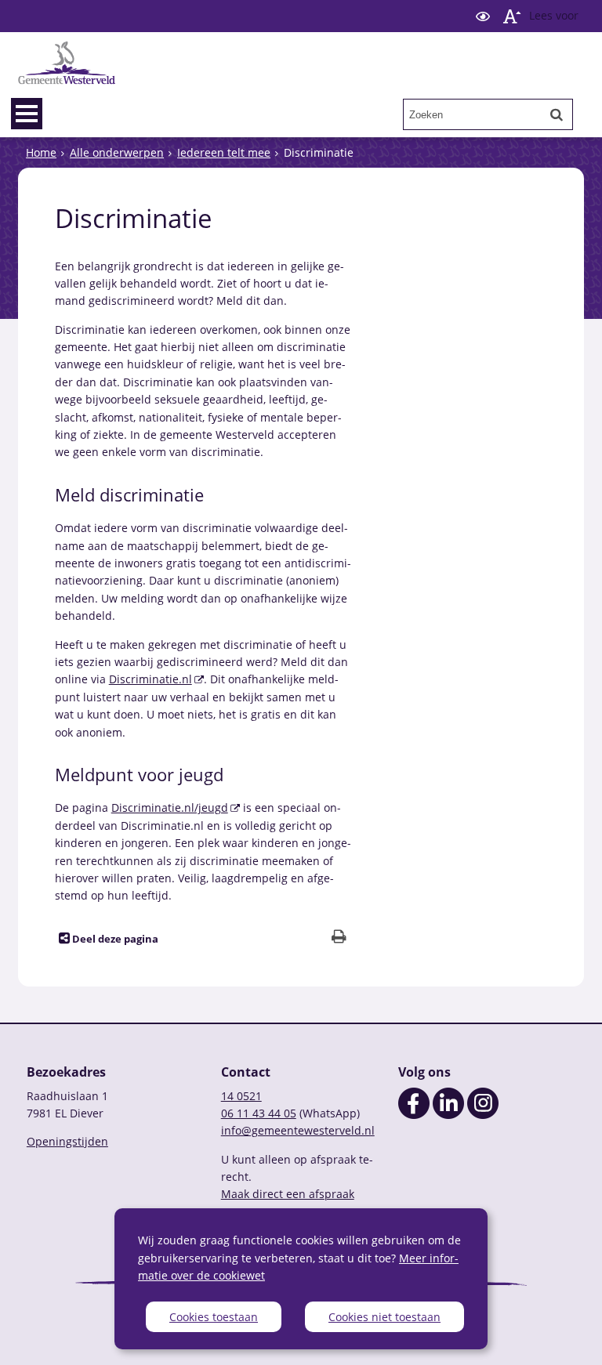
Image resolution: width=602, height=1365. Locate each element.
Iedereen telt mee (223, 152)
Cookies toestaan (213, 1316)
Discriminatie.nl (150, 679)
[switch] (483, 16)
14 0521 (241, 1095)
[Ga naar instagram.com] (483, 1114)
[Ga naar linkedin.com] (448, 1114)
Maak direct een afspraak (287, 1193)
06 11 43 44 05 (258, 1113)
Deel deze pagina (114, 939)
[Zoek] (556, 114)
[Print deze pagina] (339, 938)
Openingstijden (67, 1141)
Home (41, 152)
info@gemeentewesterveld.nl (298, 1130)
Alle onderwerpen (117, 152)
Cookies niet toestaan (384, 1316)
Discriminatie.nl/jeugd (169, 807)
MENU (26, 113)
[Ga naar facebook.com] (414, 1114)
